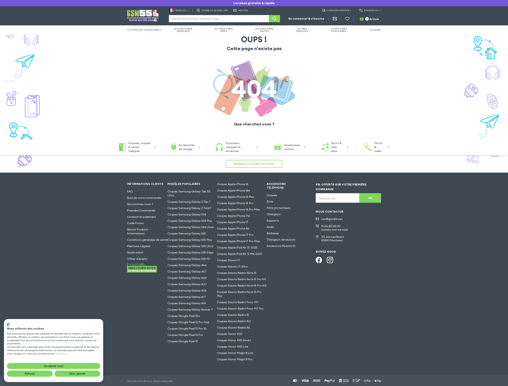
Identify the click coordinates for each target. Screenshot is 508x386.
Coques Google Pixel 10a (183, 316)
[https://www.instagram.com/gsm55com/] (330, 260)
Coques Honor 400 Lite (232, 346)
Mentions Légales (138, 246)
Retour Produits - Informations (138, 231)
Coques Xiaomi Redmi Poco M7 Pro (240, 308)
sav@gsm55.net (332, 219)
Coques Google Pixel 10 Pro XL (187, 328)
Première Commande (141, 210)
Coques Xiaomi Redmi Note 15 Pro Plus (239, 294)
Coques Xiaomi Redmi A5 (233, 327)
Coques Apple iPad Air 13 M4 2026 (239, 254)
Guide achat (135, 252)
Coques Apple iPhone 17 (232, 222)
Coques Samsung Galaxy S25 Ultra (190, 246)
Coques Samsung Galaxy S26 (186, 214)
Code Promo (135, 223)
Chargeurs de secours (281, 239)
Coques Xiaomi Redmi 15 (233, 315)
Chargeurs (274, 214)
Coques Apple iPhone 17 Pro (235, 235)
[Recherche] (274, 18)
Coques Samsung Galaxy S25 (186, 233)
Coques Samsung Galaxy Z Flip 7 (189, 202)
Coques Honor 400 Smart (234, 340)
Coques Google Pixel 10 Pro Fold (188, 322)
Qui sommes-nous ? (140, 204)
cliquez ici (61, 353)
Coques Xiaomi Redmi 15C (234, 321)
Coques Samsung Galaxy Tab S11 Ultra (188, 193)
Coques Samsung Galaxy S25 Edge (190, 252)
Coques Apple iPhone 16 (232, 184)
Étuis (270, 201)
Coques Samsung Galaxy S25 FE (188, 259)
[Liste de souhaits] (347, 19)
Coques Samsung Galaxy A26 (187, 290)
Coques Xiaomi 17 (228, 260)
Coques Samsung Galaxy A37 (187, 284)
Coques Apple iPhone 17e (233, 216)
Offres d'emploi (137, 259)
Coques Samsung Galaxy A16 (186, 303)
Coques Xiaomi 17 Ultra (232, 266)
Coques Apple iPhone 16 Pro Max (238, 209)
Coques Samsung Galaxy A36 (187, 278)
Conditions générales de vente (147, 240)
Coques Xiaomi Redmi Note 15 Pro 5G (241, 279)
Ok (370, 197)
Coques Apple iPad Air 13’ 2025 (237, 247)
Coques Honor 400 (229, 334)
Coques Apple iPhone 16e (233, 190)
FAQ (130, 191)
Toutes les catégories (143, 29)
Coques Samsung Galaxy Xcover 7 (190, 309)
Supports (273, 220)
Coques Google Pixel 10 (182, 341)
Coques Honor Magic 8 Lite (235, 353)
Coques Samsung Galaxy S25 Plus (189, 240)
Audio (270, 227)
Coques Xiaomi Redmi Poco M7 (237, 302)
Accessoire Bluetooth (281, 246)
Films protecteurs (278, 208)
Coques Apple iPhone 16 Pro (235, 203)
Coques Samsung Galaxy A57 (187, 271)
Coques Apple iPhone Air (233, 228)
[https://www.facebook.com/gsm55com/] (319, 260)
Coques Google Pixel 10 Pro (185, 335)
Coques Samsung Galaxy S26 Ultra (190, 227)
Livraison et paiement (141, 217)
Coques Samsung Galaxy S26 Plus (189, 221)
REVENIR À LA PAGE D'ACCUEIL (254, 163)
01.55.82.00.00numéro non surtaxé (334, 227)
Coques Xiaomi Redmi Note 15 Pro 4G (241, 285)
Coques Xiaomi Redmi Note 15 (236, 273)
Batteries (273, 233)
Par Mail (244, 10)
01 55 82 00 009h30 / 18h (215, 10)
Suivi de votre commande (144, 198)
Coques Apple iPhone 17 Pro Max (238, 241)
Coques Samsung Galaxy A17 (186, 297)
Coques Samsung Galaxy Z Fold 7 (189, 208)
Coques (272, 195)
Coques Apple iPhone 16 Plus (235, 197)
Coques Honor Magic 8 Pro (234, 359)
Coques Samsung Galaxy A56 (187, 265)
